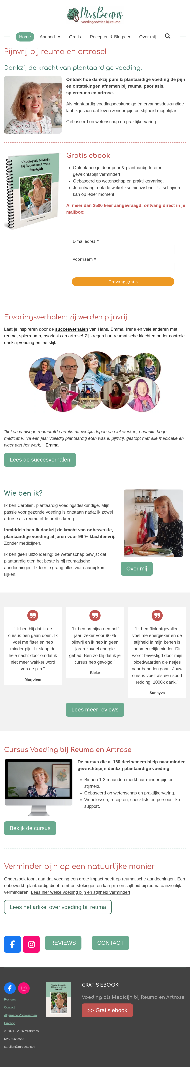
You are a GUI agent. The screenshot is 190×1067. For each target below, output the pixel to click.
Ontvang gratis (123, 281)
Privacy (9, 1023)
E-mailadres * (86, 241)
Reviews (10, 999)
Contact (9, 1007)
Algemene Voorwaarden (20, 1015)
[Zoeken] (167, 36)
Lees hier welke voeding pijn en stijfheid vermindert (80, 892)
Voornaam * (84, 259)
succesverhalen (71, 329)
